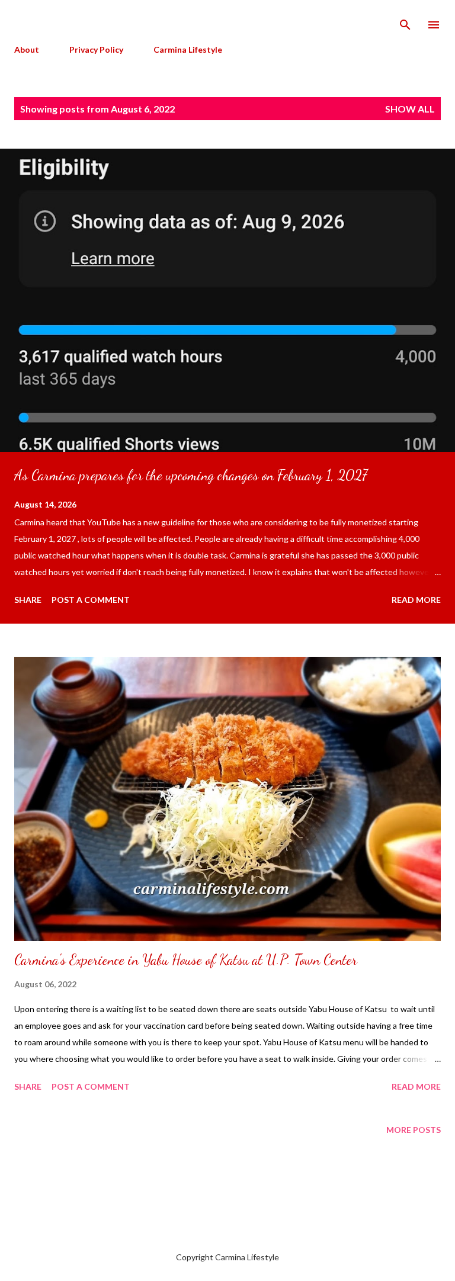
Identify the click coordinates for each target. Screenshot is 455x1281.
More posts (413, 1130)
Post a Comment (91, 600)
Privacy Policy (96, 49)
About (26, 49)
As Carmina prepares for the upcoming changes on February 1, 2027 (190, 475)
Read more (416, 600)
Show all (410, 108)
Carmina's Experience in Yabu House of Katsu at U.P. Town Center (185, 959)
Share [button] (27, 600)
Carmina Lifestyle (187, 49)
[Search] (405, 21)
